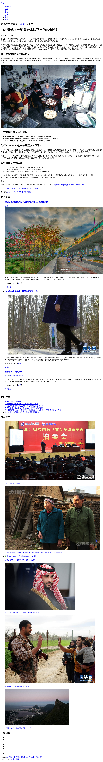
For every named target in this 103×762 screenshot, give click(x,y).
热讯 (6, 11)
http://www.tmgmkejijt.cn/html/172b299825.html (69, 185)
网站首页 (8, 7)
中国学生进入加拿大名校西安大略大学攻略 (22, 188)
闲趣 (6, 9)
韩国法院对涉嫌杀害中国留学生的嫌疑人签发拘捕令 (27, 202)
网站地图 (38, 757)
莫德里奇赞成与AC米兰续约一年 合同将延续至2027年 (24, 406)
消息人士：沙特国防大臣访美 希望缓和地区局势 (22, 412)
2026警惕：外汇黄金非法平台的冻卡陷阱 (20, 757)
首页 (2, 3)
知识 (6, 15)
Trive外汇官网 (14, 759)
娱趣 (6, 19)
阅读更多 (8, 287)
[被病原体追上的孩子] (16, 376)
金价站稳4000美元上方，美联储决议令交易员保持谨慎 (24, 408)
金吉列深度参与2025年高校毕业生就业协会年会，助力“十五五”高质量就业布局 (33, 410)
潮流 (6, 17)
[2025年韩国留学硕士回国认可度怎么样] (53, 354)
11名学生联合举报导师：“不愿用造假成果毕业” (21, 404)
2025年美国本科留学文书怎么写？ (19, 192)
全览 (6, 13)
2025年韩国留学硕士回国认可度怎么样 (21, 291)
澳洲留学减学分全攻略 (13, 402)
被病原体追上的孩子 (13, 372)
